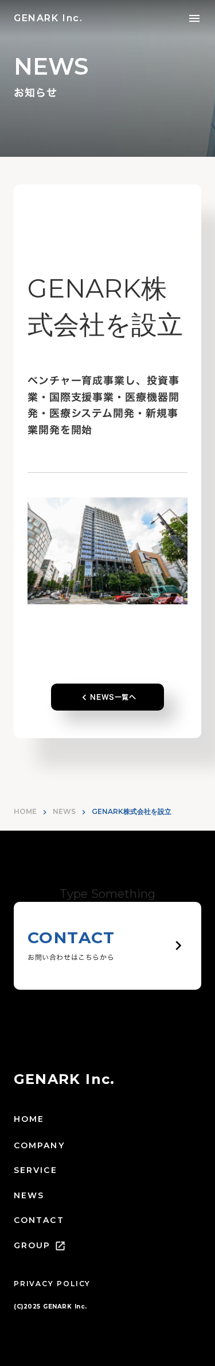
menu (194, 18)
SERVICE (35, 1170)
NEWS (64, 811)
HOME (25, 811)
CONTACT (39, 1220)
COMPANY (39, 1145)
